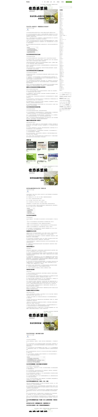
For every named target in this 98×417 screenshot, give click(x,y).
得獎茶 (60, 28)
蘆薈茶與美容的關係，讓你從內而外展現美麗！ (52, 149)
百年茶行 (60, 103)
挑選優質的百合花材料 (30, 210)
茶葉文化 (60, 71)
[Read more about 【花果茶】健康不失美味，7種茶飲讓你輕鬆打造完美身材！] (31, 144)
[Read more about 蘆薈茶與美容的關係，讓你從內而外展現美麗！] (53, 144)
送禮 (70, 106)
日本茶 (60, 36)
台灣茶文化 (67, 94)
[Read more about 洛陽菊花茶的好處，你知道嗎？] (31, 156)
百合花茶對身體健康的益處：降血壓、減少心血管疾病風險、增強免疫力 (36, 360)
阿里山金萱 (61, 82)
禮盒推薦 (64, 103)
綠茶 (60, 61)
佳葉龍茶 (60, 16)
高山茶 (69, 109)
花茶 (30, 28)
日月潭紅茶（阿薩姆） (62, 35)
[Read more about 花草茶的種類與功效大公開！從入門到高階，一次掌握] (42, 156)
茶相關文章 (61, 65)
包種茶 (60, 20)
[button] (42, 1)
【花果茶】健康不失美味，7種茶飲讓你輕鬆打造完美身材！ (31, 150)
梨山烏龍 (60, 50)
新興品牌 (60, 32)
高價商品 (60, 86)
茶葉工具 (60, 68)
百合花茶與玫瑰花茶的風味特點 (31, 51)
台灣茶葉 (61, 96)
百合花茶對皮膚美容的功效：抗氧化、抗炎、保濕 (33, 359)
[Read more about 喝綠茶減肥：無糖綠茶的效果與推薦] (42, 144)
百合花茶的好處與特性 (30, 209)
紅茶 (60, 60)
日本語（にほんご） (62, 39)
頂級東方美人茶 (61, 84)
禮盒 (62, 103)
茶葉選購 (61, 106)
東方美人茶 (61, 46)
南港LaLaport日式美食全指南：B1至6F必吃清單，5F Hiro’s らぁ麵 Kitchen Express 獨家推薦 (53, 159)
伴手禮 (65, 92)
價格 (60, 17)
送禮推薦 (65, 108)
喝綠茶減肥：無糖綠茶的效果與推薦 (41, 149)
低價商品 (60, 14)
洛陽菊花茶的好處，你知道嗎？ (31, 161)
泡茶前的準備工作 (29, 211)
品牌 (60, 27)
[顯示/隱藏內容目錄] (37, 47)
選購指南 (69, 108)
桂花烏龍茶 (68, 100)
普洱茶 (60, 40)
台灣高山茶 (69, 96)
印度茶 (60, 21)
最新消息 (28, 28)
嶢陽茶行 (61, 98)
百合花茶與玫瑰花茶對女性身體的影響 (32, 49)
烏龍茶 (60, 51)
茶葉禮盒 (67, 104)
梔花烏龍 (60, 49)
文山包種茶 (61, 29)
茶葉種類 (60, 73)
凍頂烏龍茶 (61, 18)
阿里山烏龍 (61, 80)
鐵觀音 (60, 79)
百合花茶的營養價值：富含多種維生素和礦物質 (33, 358)
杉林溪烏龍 (61, 43)
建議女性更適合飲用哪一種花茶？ (31, 52)
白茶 (60, 57)
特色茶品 (60, 53)
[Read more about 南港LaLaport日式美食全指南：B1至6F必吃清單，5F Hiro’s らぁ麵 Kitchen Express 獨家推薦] (53, 155)
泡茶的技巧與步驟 (29, 212)
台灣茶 (60, 24)
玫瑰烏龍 (60, 54)
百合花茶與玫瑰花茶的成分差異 (31, 48)
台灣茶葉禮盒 (65, 96)
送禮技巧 (60, 108)
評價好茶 (68, 106)
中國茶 (60, 13)
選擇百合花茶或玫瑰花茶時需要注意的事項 (32, 50)
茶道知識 (60, 75)
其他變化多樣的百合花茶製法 (30, 213)
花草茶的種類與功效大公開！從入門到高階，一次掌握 (41, 162)
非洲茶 (60, 83)
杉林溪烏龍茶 (60, 100)
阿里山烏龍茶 (63, 109)
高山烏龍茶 (61, 87)
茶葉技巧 (60, 69)
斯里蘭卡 (60, 31)
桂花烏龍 (60, 47)
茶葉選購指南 (65, 106)
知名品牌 (60, 58)
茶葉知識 (29, 162)
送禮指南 (62, 108)
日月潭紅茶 (68, 98)
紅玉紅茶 (66, 103)
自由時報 (60, 62)
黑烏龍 (60, 90)
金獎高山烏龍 (61, 76)
